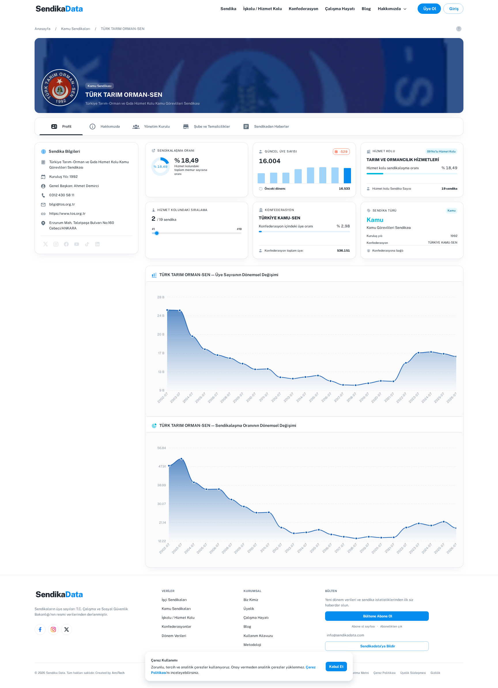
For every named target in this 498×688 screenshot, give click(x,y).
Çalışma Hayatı (256, 617)
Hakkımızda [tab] (110, 126)
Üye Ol (429, 8)
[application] (304, 349)
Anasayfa (42, 29)
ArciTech (118, 672)
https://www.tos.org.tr (67, 213)
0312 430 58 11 (61, 195)
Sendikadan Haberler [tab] (271, 126)
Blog (247, 626)
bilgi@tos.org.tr (62, 204)
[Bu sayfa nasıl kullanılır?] (458, 28)
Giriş (454, 8)
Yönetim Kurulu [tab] (157, 126)
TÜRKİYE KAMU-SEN (279, 218)
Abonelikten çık (391, 626)
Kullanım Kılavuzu (258, 636)
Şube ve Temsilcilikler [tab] (212, 126)
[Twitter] (66, 629)
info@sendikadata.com (345, 635)
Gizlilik (435, 672)
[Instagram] (53, 629)
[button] (392, 9)
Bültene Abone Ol (377, 616)
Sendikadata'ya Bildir (377, 646)
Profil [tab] (66, 126)
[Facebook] (40, 629)
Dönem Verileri (174, 636)
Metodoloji (252, 644)
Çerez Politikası (384, 672)
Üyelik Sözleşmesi (413, 672)
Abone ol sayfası (363, 626)
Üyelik (249, 608)
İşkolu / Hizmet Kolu (178, 617)
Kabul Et (336, 666)
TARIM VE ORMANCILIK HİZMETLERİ (403, 159)
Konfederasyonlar (176, 626)
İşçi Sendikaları (174, 599)
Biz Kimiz (251, 599)
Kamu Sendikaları (75, 29)
